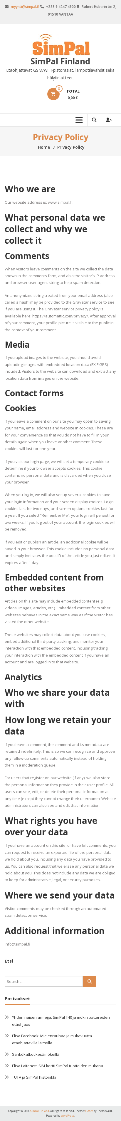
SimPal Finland (60, 61)
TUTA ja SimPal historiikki (34, 1077)
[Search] (89, 981)
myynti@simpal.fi (25, 6)
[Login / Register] (108, 120)
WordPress (67, 1115)
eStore (89, 1111)
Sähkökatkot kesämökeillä (35, 1054)
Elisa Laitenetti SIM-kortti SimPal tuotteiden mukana (57, 1065)
